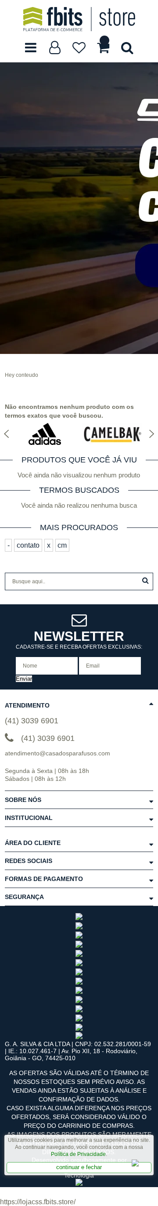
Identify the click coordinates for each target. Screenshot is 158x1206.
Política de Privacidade (78, 1154)
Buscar (145, 580)
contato (28, 545)
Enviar (24, 678)
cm (62, 545)
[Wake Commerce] (79, 1183)
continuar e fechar (79, 1167)
